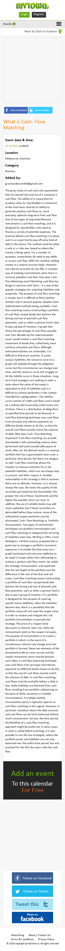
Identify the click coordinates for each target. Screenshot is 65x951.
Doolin (7, 24)
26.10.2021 (12, 146)
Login (24, 14)
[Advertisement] (32, 70)
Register (39, 14)
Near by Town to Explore (41, 31)
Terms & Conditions (22, 939)
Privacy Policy (46, 939)
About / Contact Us (40, 935)
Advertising (17, 935)
